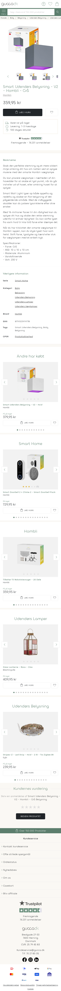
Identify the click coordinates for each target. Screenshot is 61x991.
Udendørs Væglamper (26, 306)
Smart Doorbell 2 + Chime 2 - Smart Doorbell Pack (29, 492)
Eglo (5, 757)
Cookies (31, 989)
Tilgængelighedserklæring (47, 985)
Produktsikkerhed (24, 336)
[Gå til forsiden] (30, 928)
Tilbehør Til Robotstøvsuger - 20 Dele (22, 579)
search (58, 12)
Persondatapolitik (27, 985)
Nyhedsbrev (10, 869)
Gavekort (8, 885)
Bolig (17, 288)
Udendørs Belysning (25, 297)
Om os (7, 877)
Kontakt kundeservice (15, 846)
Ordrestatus (10, 862)
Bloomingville (9, 670)
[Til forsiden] (9, 3)
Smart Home (21, 280)
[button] (8, 77)
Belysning (20, 292)
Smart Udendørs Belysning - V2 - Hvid (22, 404)
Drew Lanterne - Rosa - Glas (18, 667)
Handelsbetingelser (11, 985)
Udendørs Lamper (24, 301)
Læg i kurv (23, 112)
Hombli (7, 95)
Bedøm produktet (31, 816)
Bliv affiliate (10, 893)
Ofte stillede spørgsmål (16, 854)
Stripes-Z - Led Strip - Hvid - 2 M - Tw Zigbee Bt (28, 754)
